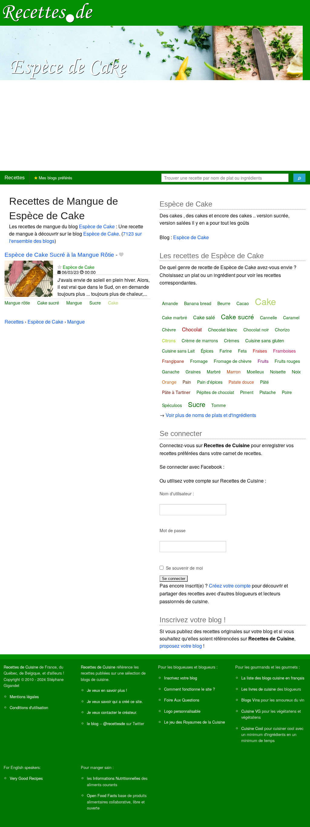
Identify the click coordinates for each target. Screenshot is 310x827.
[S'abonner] (59, 267)
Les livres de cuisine (258, 689)
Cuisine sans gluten (264, 340)
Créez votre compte (230, 585)
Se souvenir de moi (184, 568)
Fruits (263, 361)
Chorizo (282, 330)
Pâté (264, 382)
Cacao (242, 303)
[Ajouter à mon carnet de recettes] (121, 255)
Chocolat (192, 329)
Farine (225, 351)
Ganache (171, 372)
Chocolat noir (256, 330)
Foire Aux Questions (181, 700)
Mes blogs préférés (55, 178)
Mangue (74, 302)
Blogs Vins (250, 700)
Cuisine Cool (252, 728)
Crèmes (231, 340)
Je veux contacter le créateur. (112, 712)
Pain (187, 382)
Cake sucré (48, 302)
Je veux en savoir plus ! (107, 690)
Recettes (15, 178)
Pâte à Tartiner (176, 392)
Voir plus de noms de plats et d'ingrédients (211, 415)
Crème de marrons (200, 340)
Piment (246, 392)
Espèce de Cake (97, 226)
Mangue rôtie (17, 302)
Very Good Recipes (26, 778)
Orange (169, 382)
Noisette (278, 372)
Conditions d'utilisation (29, 707)
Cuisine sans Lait (178, 351)
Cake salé (204, 317)
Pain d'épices (210, 382)
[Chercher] (299, 178)
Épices (207, 351)
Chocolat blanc (222, 329)
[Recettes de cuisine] (48, 12)
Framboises (284, 351)
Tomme (218, 405)
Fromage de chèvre (233, 361)
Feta (242, 351)
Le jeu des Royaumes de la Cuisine (194, 722)
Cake (113, 302)
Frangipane (173, 361)
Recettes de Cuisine (21, 667)
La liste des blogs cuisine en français (272, 678)
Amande (170, 303)
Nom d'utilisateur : (177, 493)
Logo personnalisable (182, 711)
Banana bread (197, 303)
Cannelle (268, 317)
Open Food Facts (102, 795)
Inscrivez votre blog (180, 678)
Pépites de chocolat (215, 392)
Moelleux (255, 372)
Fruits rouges (287, 361)
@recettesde (114, 723)
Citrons (169, 340)
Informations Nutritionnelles (116, 778)
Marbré (214, 372)
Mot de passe (173, 530)
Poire (287, 392)
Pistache (267, 392)
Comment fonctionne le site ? (189, 689)
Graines (193, 372)
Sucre (95, 302)
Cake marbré (174, 317)
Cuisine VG (251, 711)
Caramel (291, 317)
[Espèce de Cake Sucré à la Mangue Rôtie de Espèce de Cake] (29, 278)
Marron (234, 372)
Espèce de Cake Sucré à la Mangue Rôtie (59, 255)
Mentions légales (24, 696)
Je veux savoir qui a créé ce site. (115, 701)
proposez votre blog (181, 645)
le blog (92, 723)
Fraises (260, 351)
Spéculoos (172, 405)
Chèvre (169, 330)
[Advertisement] (155, 125)
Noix (296, 371)
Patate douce (241, 382)
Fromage (199, 361)
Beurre (223, 303)
